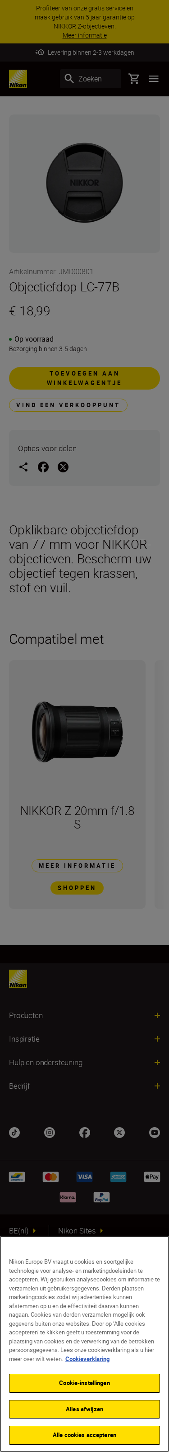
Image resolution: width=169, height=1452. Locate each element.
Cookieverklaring (87, 1359)
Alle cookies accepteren (84, 1435)
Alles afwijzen (84, 1409)
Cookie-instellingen (84, 1383)
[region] (84, 1344)
